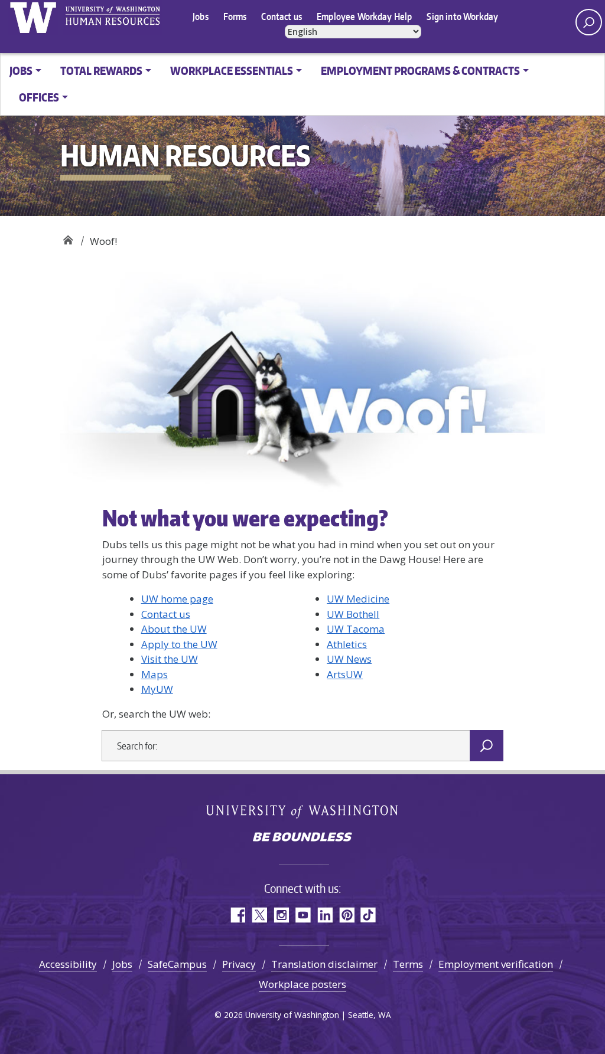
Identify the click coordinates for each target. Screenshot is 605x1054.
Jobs (201, 16)
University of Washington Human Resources (112, 17)
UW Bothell (353, 614)
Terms (408, 964)
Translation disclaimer (324, 964)
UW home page (177, 598)
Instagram (281, 915)
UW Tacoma (356, 629)
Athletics (347, 644)
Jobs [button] (20, 70)
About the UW (174, 629)
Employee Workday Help (364, 16)
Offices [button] (39, 97)
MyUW (157, 689)
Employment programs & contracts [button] (420, 70)
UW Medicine (358, 598)
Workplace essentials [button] (231, 70)
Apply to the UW (179, 644)
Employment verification (495, 964)
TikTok (368, 915)
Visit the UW (169, 659)
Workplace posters (302, 984)
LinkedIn (325, 915)
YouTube (303, 915)
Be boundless (302, 838)
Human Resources (67, 237)
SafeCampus (177, 964)
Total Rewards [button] (101, 70)
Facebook (237, 915)
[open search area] (588, 22)
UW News (349, 659)
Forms (235, 16)
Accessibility (68, 964)
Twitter (259, 915)
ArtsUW (345, 674)
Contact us (281, 16)
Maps (154, 674)
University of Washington (33, 17)
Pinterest (346, 915)
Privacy (239, 964)
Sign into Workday (462, 16)
